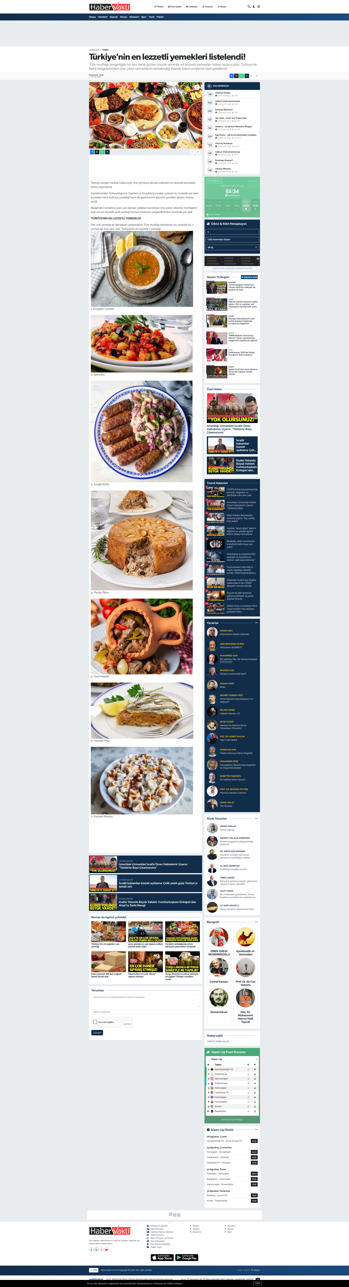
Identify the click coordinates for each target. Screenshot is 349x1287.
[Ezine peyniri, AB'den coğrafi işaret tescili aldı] (108, 961)
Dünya (123, 17)
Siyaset (114, 17)
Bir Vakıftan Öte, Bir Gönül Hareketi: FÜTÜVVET (238, 660)
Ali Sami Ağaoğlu (229, 905)
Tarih (151, 17)
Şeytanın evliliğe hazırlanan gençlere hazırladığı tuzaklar (235, 856)
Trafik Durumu (157, 1235)
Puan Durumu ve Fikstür (162, 1238)
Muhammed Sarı (228, 655)
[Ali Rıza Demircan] (212, 867)
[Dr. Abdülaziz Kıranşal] (212, 854)
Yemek (105, 50)
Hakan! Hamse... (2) (230, 713)
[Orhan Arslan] (212, 828)
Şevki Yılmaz (227, 722)
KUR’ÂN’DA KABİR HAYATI (233, 869)
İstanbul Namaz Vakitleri (162, 1232)
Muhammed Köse (229, 761)
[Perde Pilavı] (142, 540)
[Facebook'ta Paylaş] (231, 76)
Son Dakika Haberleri (160, 1244)
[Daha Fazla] (247, 76)
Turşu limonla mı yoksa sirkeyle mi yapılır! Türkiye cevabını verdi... (181, 976)
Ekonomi (134, 17)
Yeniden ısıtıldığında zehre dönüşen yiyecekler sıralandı (180, 945)
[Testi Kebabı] (142, 636)
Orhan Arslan (228, 826)
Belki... (223, 687)
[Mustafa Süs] (212, 672)
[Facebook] (91, 1249)
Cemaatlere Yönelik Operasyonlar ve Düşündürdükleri (238, 766)
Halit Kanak (226, 891)
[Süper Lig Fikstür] (256, 1129)
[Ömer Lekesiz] (212, 880)
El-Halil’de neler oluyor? (233, 779)
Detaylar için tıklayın (232, 1119)
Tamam (257, 1283)
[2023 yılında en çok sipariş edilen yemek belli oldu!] (145, 931)
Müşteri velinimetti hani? (233, 673)
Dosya (223, 6)
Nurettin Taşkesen (230, 776)
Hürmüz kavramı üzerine (233, 792)
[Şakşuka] (142, 343)
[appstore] (162, 1257)
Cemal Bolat (227, 802)
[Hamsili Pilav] (142, 710)
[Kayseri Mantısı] (142, 780)
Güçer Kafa (226, 631)
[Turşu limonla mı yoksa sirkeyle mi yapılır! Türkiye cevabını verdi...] (182, 961)
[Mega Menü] (258, 6)
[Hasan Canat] (212, 685)
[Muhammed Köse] (212, 764)
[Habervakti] (109, 7)
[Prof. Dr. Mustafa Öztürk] (212, 790)
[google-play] (187, 1257)
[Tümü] (256, 622)
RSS (95, 1270)
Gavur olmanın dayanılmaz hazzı (237, 909)
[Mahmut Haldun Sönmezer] (212, 841)
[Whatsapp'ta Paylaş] (241, 76)
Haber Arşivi (156, 1247)
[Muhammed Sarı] (212, 658)
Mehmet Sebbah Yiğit (231, 695)
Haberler (94, 50)
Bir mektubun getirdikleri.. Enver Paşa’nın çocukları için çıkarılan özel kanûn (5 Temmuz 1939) (238, 896)
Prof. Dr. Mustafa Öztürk (234, 789)
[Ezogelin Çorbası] (142, 268)
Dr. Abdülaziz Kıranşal (233, 851)
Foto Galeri (176, 6)
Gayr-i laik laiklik (228, 740)
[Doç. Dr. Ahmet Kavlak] (212, 738)
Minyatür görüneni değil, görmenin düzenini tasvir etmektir (238, 882)
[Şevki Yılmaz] (212, 724)
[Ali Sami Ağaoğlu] (212, 907)
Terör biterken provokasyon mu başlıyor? (236, 700)
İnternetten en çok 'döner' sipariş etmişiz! (142, 975)
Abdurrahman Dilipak (232, 644)
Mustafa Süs (227, 670)
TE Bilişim (255, 1270)
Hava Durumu (157, 1229)
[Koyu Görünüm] (254, 7)
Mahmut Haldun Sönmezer (235, 838)
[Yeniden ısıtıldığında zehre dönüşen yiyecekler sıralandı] (182, 931)
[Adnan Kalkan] (212, 751)
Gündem (103, 17)
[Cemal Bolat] (212, 804)
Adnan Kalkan (228, 749)
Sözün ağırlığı (227, 829)
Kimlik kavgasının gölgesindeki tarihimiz (236, 843)
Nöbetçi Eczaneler (159, 1226)
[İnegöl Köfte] (141, 431)
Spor (143, 17)
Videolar (193, 6)
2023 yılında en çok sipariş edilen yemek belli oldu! (145, 945)
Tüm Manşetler (158, 1241)
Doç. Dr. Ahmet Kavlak (232, 736)
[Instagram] (101, 1249)
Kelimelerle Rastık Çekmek (234, 634)
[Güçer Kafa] (212, 632)
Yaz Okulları (226, 806)
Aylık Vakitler (214, 214)
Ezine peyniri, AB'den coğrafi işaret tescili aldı (106, 975)
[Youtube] (106, 1249)
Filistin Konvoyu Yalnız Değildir (236, 753)
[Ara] (249, 7)
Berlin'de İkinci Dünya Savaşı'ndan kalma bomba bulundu (142, 1279)
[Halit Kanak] (212, 894)
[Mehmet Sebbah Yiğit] (212, 698)
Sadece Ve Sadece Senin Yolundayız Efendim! (233, 727)
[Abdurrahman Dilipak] (212, 645)
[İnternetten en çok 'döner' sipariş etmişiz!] (145, 961)
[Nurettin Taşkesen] (212, 777)
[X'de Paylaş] (236, 76)
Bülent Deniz (227, 710)
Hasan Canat (227, 683)
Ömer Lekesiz (227, 878)
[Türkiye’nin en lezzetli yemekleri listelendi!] (145, 115)
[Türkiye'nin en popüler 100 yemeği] (108, 931)
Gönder (97, 1032)
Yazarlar (209, 6)
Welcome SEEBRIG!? (231, 647)
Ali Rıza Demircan (229, 866)
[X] (96, 1249)
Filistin (160, 6)
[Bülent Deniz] (212, 711)
